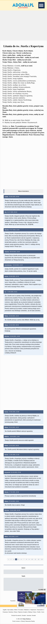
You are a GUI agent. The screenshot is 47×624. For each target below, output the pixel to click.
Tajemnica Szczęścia (22, 612)
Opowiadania (10, 609)
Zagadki (5, 609)
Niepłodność (33, 609)
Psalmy (34, 612)
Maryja (15, 612)
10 (32, 559)
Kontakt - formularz (26, 615)
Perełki (38, 612)
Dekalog (30, 612)
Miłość (15, 609)
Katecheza (11, 612)
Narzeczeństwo (40, 609)
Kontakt (34, 615)
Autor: (23, 568)
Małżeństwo (27, 609)
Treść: (23, 576)
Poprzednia (12, 600)
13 (42, 559)
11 (35, 559)
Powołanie (20, 609)
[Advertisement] (23, 25)
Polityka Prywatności (16, 615)
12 (38, 559)
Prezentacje (5, 612)
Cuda (42, 612)
